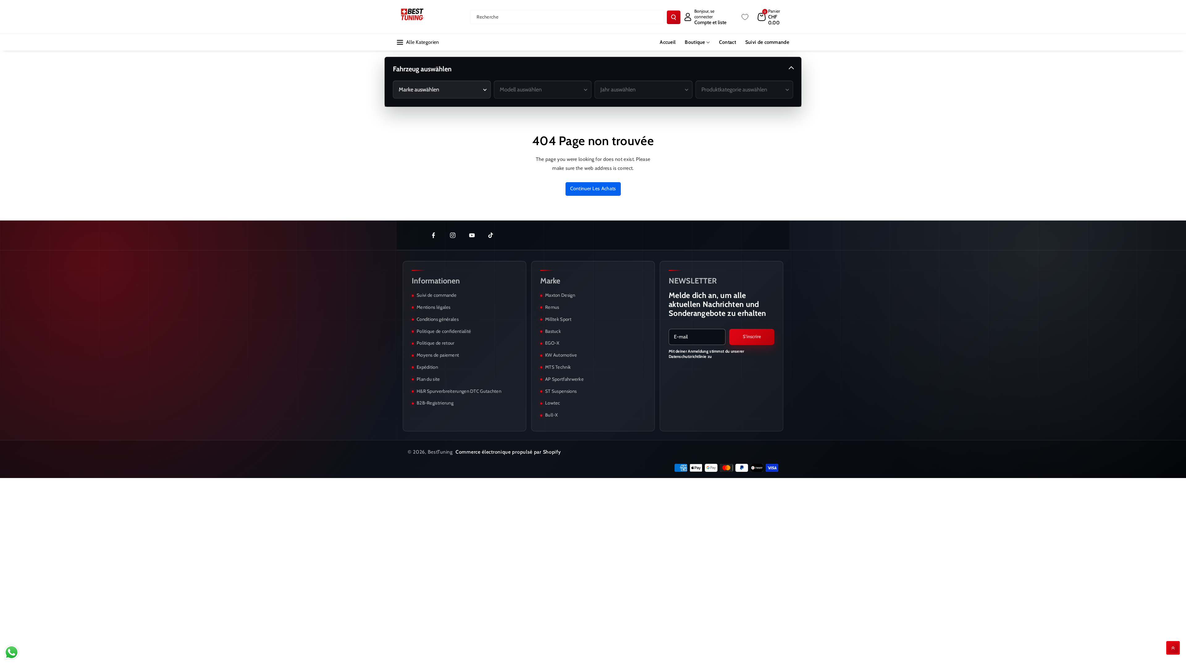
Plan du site (428, 379)
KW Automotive (561, 355)
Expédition (427, 367)
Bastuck (553, 331)
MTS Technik (558, 367)
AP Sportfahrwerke (564, 379)
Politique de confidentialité (444, 331)
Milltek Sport (558, 319)
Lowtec (552, 403)
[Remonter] (1173, 648)
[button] (773, 17)
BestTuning (440, 452)
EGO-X (552, 343)
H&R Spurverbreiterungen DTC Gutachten (459, 391)
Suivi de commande (436, 295)
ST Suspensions (561, 391)
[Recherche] (673, 17)
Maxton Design (560, 295)
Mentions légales (434, 307)
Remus (552, 307)
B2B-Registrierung (435, 403)
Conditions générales (438, 319)
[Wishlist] (745, 17)
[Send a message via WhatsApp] (11, 652)
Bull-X (551, 415)
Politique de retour (436, 343)
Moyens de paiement (438, 355)
